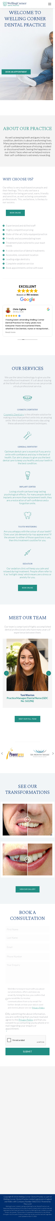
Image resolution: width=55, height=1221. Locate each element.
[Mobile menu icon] (49, 4)
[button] (6, 673)
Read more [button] (10, 332)
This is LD (27, 1204)
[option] (15, 753)
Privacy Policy (38, 1007)
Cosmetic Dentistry (14, 414)
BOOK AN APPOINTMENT (16, 72)
